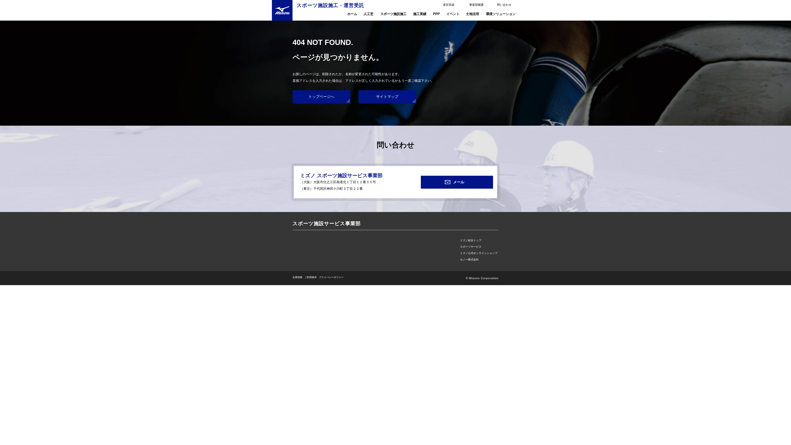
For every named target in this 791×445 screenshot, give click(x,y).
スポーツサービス (470, 246)
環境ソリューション (501, 14)
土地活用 (472, 14)
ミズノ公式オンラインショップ (478, 253)
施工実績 (419, 14)
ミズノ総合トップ (470, 240)
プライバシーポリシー (331, 277)
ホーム (352, 14)
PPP (436, 14)
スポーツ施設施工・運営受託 (330, 5)
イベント (453, 14)
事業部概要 (476, 4)
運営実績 (448, 4)
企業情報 (297, 277)
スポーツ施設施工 (393, 14)
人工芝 (368, 14)
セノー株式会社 (469, 259)
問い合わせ (504, 4)
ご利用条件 (310, 277)
